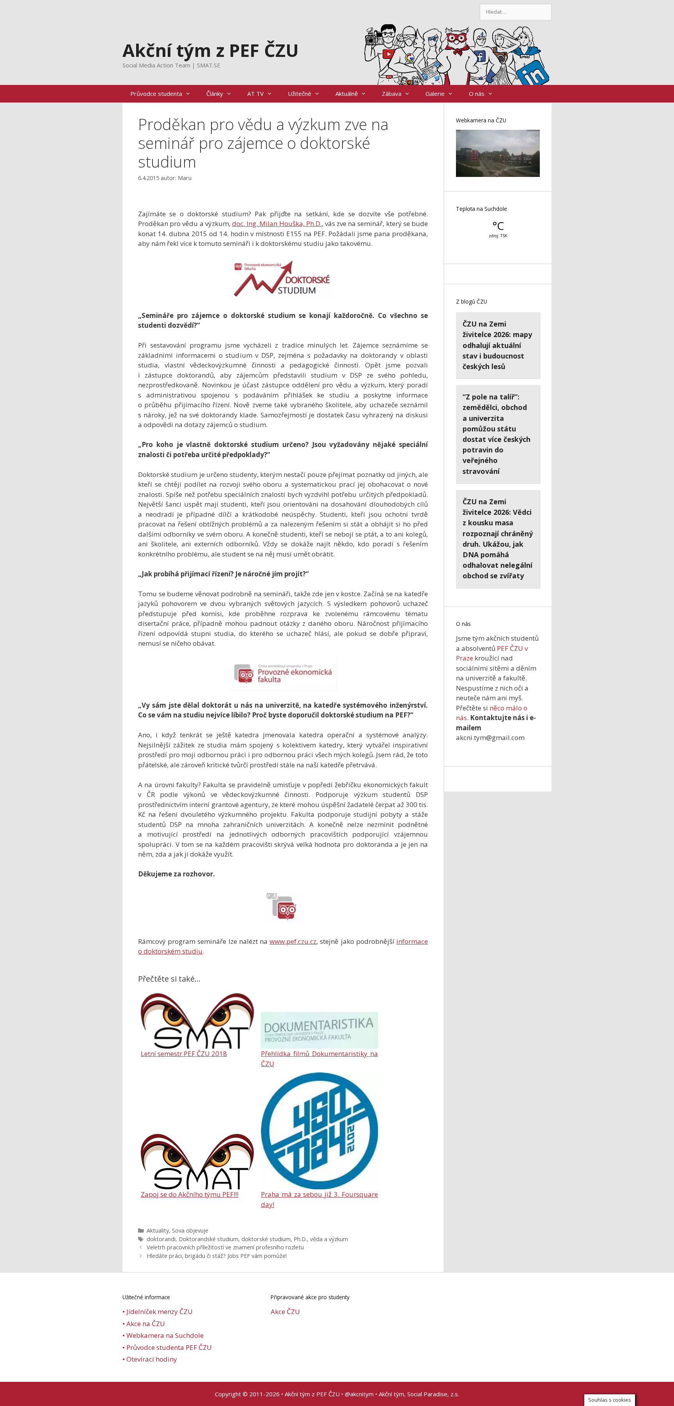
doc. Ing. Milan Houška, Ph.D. (277, 223)
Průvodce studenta (156, 93)
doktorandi (161, 1239)
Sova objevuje (190, 1230)
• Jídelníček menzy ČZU (157, 1311)
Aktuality (158, 1230)
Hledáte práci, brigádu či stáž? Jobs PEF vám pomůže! (217, 1255)
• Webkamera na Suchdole (163, 1335)
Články (214, 93)
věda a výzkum (329, 1239)
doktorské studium (266, 1239)
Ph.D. (300, 1239)
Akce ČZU (285, 1311)
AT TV (255, 93)
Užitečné (299, 93)
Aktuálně (346, 93)
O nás (476, 93)
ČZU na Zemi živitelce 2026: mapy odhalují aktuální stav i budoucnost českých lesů (497, 345)
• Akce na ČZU (143, 1323)
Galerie (435, 93)
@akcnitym (359, 1394)
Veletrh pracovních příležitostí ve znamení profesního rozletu (225, 1247)
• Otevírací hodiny (149, 1359)
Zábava (391, 93)
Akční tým (391, 1394)
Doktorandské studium (208, 1239)
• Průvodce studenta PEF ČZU (167, 1347)
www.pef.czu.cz (293, 941)
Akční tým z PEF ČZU (210, 50)
